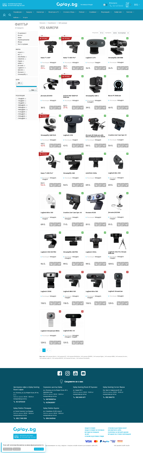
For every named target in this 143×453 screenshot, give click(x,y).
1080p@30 (22, 105)
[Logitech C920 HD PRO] (51, 241)
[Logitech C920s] (96, 241)
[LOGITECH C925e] (96, 162)
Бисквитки (17, 449)
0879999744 (51, 399)
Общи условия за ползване (94, 430)
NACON (21, 70)
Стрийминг (52, 23)
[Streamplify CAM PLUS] (51, 124)
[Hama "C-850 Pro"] (51, 162)
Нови (19, 37)
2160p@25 (22, 114)
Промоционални (23, 40)
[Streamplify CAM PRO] (73, 241)
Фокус (20, 42)
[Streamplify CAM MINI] (118, 46)
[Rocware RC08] (96, 201)
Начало (42, 23)
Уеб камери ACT (61, 356)
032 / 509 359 (21, 418)
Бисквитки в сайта (114, 430)
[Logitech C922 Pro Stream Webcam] (118, 241)
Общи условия (90, 428)
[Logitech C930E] (51, 280)
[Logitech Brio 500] (96, 280)
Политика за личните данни (118, 432)
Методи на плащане (92, 432)
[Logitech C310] (73, 124)
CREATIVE (22, 59)
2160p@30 (22, 116)
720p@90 (22, 103)
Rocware (21, 72)
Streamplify (22, 74)
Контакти (114, 3)
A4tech (21, 52)
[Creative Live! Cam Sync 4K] (73, 201)
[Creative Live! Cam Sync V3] (118, 124)
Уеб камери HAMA (110, 356)
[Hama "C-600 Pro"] (73, 46)
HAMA (20, 63)
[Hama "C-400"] (51, 46)
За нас (87, 434)
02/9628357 (50, 403)
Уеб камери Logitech (45, 358)
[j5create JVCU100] (51, 84)
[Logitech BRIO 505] (73, 280)
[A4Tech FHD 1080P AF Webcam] (73, 84)
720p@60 (22, 101)
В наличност (22, 33)
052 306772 (110, 397)
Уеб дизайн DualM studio (122, 445)
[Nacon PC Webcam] (118, 84)
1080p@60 (23, 110)
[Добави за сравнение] (59, 68)
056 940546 (50, 418)
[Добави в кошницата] (51, 68)
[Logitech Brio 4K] (73, 319)
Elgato (21, 61)
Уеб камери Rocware (69, 358)
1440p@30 (22, 112)
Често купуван (23, 44)
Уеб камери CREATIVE (86, 356)
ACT (20, 54)
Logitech (22, 68)
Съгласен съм (39, 449)
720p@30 (22, 99)
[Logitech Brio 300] (118, 162)
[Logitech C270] (96, 46)
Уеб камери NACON (57, 358)
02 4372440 (20, 402)
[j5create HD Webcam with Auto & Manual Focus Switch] (96, 124)
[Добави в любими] (55, 68)
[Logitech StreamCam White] (51, 319)
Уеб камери (63, 23)
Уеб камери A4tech (51, 356)
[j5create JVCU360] (118, 201)
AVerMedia (22, 57)
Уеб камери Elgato (98, 356)
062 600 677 (81, 397)
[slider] (16, 84)
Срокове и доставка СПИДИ (94, 436)
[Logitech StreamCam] (118, 280)
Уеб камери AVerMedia (73, 356)
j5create (21, 65)
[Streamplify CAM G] (96, 84)
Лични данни (8, 449)
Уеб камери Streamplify (83, 358)
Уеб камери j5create (121, 356)
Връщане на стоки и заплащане (119, 434)
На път (20, 35)
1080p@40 (22, 107)
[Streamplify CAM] (73, 162)
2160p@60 (22, 118)
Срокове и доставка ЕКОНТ (117, 428)
